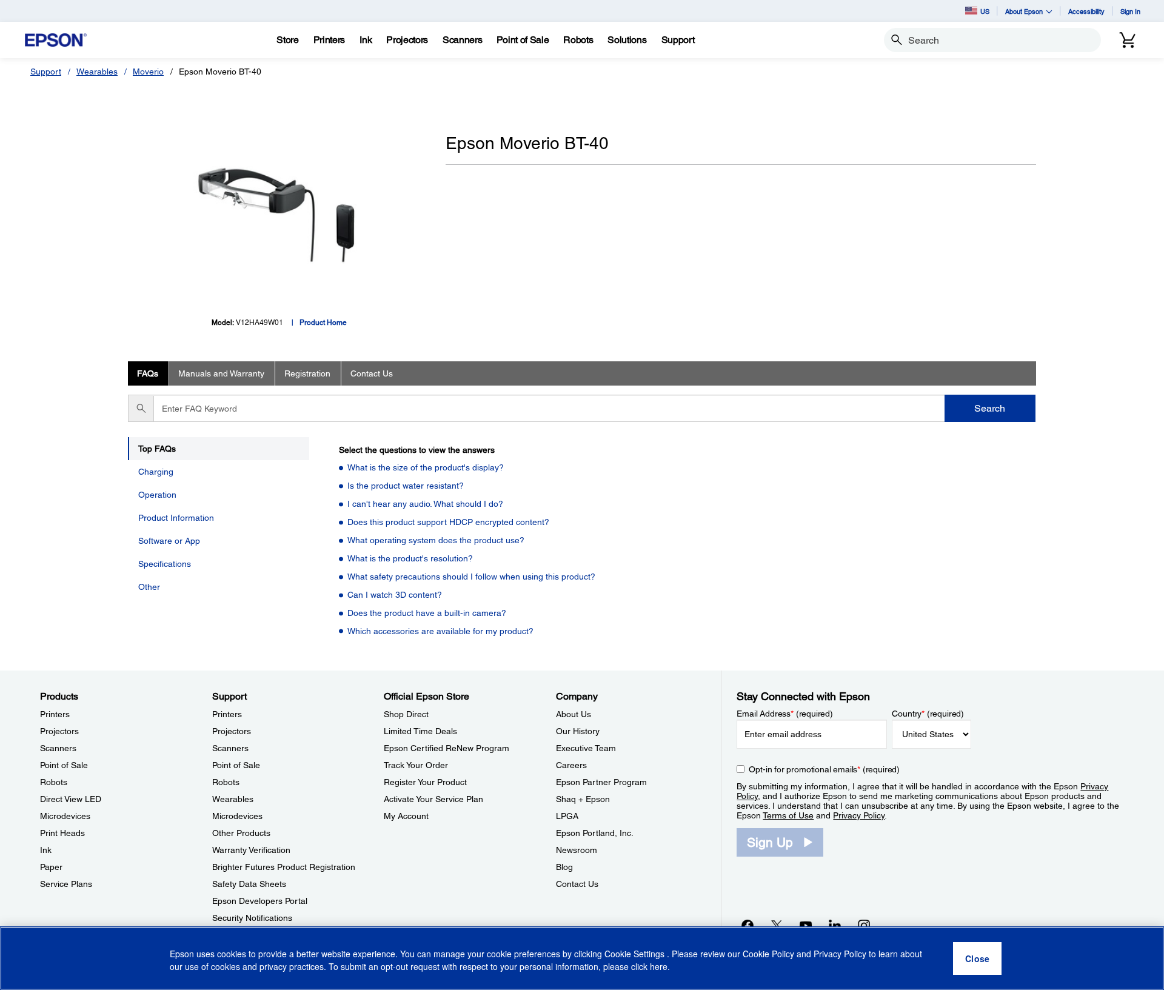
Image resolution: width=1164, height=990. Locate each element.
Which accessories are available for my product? (440, 631)
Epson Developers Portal (259, 901)
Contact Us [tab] (371, 373)
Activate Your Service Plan (433, 799)
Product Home (323, 322)
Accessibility (1086, 11)
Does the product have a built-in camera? (426, 613)
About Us (573, 714)
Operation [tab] (157, 495)
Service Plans (66, 884)
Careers (571, 765)
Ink (46, 850)
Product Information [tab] (176, 518)
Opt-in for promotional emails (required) (824, 769)
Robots (53, 782)
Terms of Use (788, 815)
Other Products (241, 833)
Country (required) (928, 713)
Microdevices (65, 816)
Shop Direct (406, 714)
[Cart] (1128, 40)
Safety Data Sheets (249, 884)
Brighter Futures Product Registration (283, 867)
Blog (564, 867)
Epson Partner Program (601, 782)
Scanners (58, 748)
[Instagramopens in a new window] (864, 925)
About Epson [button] (1024, 11)
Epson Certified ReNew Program (446, 748)
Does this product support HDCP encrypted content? (448, 522)
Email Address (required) (785, 713)
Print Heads (62, 833)
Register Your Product (425, 782)
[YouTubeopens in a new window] (806, 925)
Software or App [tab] (169, 541)
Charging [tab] (155, 472)
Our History (578, 731)
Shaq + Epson (583, 799)
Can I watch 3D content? (394, 595)
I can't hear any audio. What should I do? (425, 504)
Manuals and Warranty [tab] (221, 373)
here (658, 966)
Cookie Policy (768, 954)
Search (989, 408)
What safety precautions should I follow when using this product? (471, 576)
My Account (406, 816)
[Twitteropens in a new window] (777, 925)
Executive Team (586, 748)
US (984, 11)
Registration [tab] (307, 373)
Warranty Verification (251, 850)
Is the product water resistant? (405, 485)
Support (45, 71)
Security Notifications (252, 918)
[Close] (977, 958)
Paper (51, 867)
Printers (55, 714)
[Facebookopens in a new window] (747, 925)
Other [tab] (149, 587)
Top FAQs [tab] (157, 448)
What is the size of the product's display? (425, 467)
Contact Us (577, 884)
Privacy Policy (859, 815)
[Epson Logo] (55, 40)
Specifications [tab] (164, 564)
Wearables (97, 71)
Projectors (59, 731)
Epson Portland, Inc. (595, 833)
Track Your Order (416, 765)
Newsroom (576, 850)
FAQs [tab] (147, 373)
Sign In (1130, 11)
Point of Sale (64, 765)
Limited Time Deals (420, 731)
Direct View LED (70, 799)
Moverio (148, 71)
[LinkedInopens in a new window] (835, 925)
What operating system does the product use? (435, 540)
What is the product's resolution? (410, 558)
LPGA (567, 816)
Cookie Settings (635, 954)
